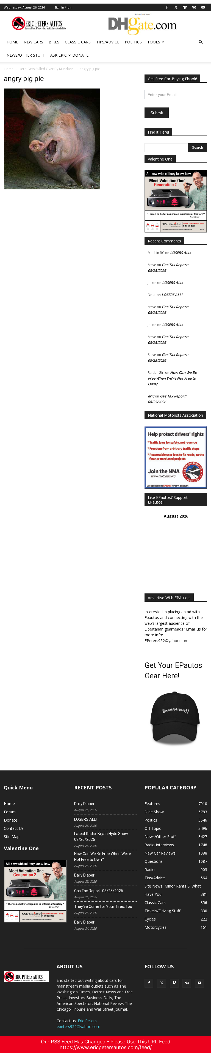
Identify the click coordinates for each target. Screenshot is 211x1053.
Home (12, 42)
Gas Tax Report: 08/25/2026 (98, 891)
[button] (200, 42)
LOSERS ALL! (180, 252)
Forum (10, 811)
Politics (133, 42)
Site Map (12, 836)
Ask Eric (58, 55)
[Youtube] (203, 7)
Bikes (54, 42)
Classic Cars (78, 42)
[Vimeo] (185, 7)
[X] (176, 7)
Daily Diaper (84, 804)
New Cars (33, 42)
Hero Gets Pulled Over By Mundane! (46, 69)
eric (151, 396)
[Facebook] (167, 7)
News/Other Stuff (26, 55)
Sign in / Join (63, 7)
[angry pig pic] (52, 188)
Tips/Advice (107, 42)
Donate (80, 55)
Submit (156, 112)
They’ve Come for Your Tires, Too (103, 906)
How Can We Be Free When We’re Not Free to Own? (172, 378)
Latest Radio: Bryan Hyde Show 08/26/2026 (101, 836)
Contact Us (14, 828)
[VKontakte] (194, 7)
